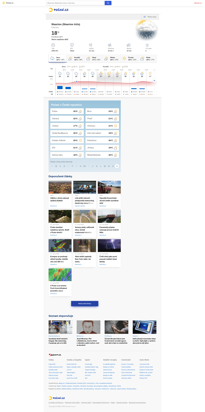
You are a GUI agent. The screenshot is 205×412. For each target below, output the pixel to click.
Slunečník (83, 386)
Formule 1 (88, 375)
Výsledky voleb (53, 370)
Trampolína (76, 386)
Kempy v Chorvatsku (127, 364)
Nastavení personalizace (137, 402)
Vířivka (119, 386)
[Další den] (154, 80)
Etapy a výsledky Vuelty (74, 367)
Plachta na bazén (67, 386)
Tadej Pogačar (71, 372)
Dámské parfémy (89, 389)
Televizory (113, 389)
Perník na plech (107, 378)
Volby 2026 (52, 364)
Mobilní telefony (67, 389)
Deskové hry (105, 389)
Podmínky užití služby (72, 402)
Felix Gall (69, 375)
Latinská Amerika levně (128, 375)
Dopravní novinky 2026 (146, 370)
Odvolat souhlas (121, 402)
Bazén (59, 386)
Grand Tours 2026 (72, 378)
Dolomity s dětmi (126, 378)
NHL (86, 378)
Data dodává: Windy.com (101, 402)
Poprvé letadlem (126, 367)
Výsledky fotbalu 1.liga (91, 367)
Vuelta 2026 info (71, 364)
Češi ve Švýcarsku (126, 372)
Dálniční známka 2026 (146, 367)
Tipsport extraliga (90, 370)
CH (84, 166)
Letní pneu (98, 389)
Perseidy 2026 (81, 383)
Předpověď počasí (71, 383)
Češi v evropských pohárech (104, 383)
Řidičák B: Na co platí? (146, 372)
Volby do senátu (53, 375)
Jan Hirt (69, 370)
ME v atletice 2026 (90, 372)
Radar (113, 402)
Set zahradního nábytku (101, 386)
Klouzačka (90, 386)
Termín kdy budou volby (55, 372)
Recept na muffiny (108, 367)
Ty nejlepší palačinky (109, 364)
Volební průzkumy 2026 (55, 367)
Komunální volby (53, 378)
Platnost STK (143, 378)
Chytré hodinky (121, 389)
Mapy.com (62, 383)
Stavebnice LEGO (77, 389)
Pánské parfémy (131, 389)
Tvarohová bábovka (109, 372)
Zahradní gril (112, 386)
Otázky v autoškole (145, 375)
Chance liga (88, 364)
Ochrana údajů (86, 402)
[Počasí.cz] (58, 10)
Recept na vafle (107, 375)
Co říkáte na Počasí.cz (56, 402)
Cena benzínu (90, 383)
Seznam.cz (198, 3)
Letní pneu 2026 (144, 364)
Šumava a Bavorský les (128, 370)
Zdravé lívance (107, 370)
